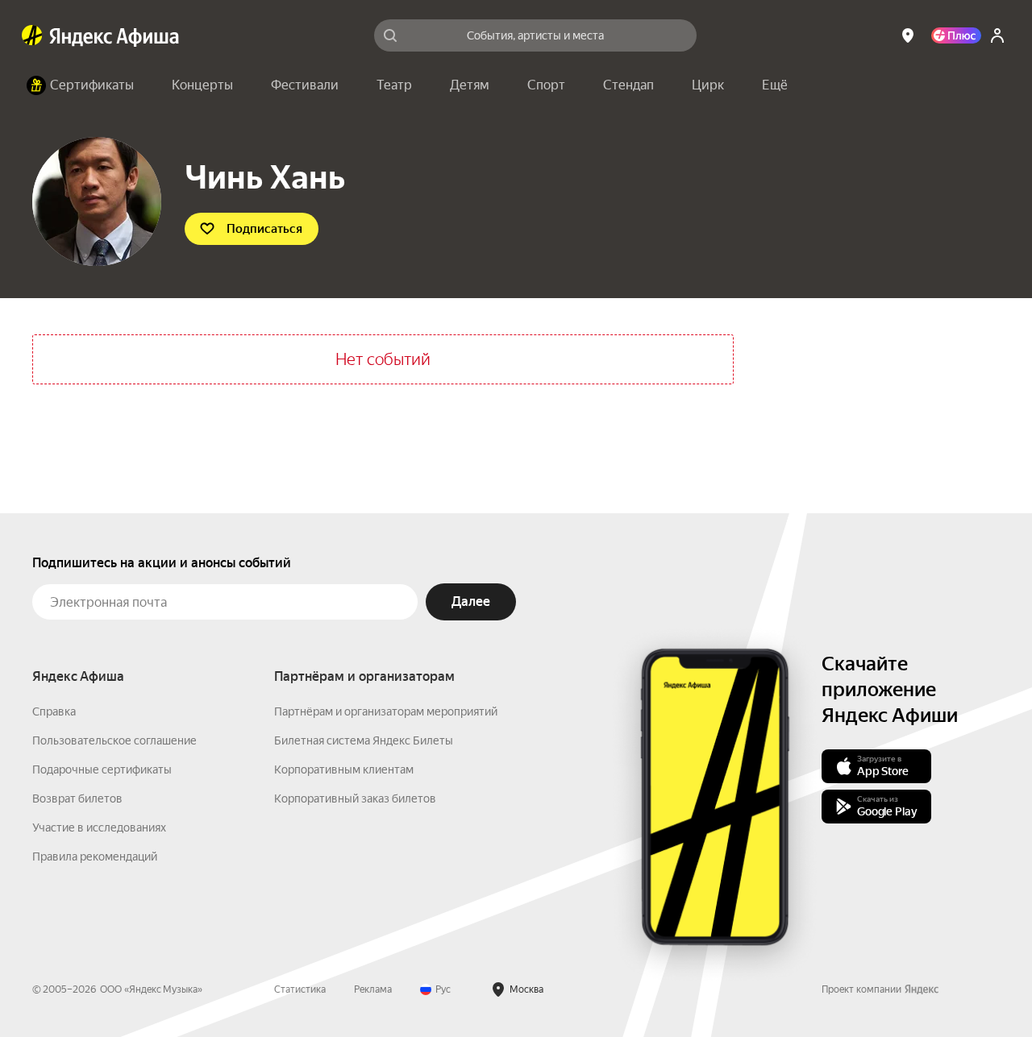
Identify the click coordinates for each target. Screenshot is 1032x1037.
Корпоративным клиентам (344, 769)
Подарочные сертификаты (102, 769)
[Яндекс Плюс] (956, 35)
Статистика (300, 989)
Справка (54, 711)
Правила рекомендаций (94, 856)
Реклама (373, 989)
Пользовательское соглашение (114, 740)
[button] (775, 85)
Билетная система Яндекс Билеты (363, 740)
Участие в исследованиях (99, 827)
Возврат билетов (77, 798)
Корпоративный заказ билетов (355, 798)
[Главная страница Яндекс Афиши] (32, 35)
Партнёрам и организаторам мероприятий (385, 711)
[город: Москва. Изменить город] (908, 35)
